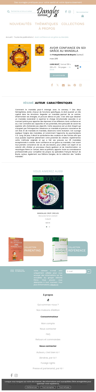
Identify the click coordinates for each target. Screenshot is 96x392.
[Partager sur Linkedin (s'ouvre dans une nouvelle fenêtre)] (69, 85)
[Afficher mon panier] (82, 16)
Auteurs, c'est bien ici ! (48, 352)
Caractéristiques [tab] (59, 103)
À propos (47, 28)
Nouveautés (20, 24)
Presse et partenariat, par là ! (48, 368)
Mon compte (48, 323)
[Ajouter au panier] (59, 75)
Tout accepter (48, 387)
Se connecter (82, 12)
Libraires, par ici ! (48, 357)
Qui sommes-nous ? (48, 304)
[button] (19, 58)
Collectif (48, 219)
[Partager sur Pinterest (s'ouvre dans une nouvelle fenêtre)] (75, 85)
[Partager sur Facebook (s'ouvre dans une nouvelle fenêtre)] (52, 85)
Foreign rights (48, 363)
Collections (72, 24)
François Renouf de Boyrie (64, 55)
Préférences (32, 387)
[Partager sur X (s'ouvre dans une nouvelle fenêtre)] (57, 85)
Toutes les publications (23, 37)
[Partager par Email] (63, 85)
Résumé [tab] (28, 103)
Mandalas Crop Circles (48, 213)
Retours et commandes (48, 339)
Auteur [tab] (40, 103)
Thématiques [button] (46, 24)
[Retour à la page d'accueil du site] (48, 11)
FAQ (48, 334)
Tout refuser (64, 387)
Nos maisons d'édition (48, 310)
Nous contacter (48, 328)
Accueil (9, 37)
